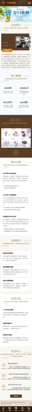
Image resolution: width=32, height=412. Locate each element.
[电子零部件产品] (26, 143)
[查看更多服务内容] (16, 152)
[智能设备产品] (6, 143)
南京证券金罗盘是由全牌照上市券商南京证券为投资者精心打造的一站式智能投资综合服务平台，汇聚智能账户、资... (18, 389)
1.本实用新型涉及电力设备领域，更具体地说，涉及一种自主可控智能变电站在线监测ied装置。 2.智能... (18, 379)
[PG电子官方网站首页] (9, 2)
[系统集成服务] (26, 133)
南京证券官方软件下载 (14, 384)
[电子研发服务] (6, 133)
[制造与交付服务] (16, 133)
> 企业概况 (5, 42)
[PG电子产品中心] (16, 14)
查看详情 (7, 50)
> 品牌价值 (5, 45)
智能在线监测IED (13, 363)
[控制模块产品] (16, 143)
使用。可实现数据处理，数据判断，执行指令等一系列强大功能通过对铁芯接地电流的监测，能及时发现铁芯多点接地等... (18, 368)
